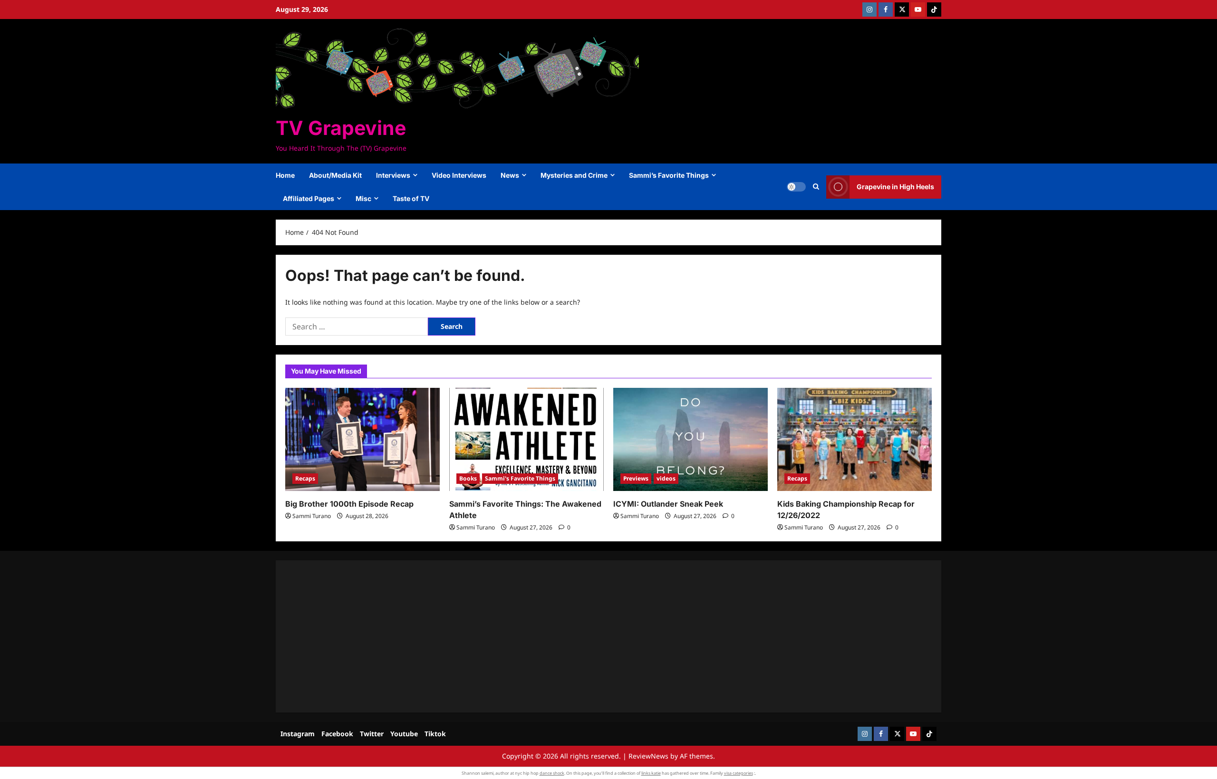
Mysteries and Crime (574, 175)
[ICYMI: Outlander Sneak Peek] (690, 439)
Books (468, 478)
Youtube (404, 733)
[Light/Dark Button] (796, 187)
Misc (363, 198)
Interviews (393, 175)
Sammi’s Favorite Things (669, 175)
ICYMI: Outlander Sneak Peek (668, 504)
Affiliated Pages (308, 198)
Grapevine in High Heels (895, 187)
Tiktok (435, 733)
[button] (816, 187)
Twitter (372, 733)
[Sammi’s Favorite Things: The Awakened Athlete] (526, 439)
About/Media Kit (335, 175)
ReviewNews (648, 755)
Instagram (297, 733)
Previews (635, 478)
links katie (651, 773)
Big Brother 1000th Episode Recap (349, 504)
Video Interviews (459, 175)
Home (285, 175)
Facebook (337, 733)
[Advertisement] (570, 636)
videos (666, 478)
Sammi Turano (311, 516)
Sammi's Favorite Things (520, 478)
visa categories (738, 773)
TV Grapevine (341, 128)
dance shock (552, 773)
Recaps (305, 478)
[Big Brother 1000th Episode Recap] (362, 439)
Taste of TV (411, 198)
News (510, 175)
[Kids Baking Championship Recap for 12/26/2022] (854, 439)
